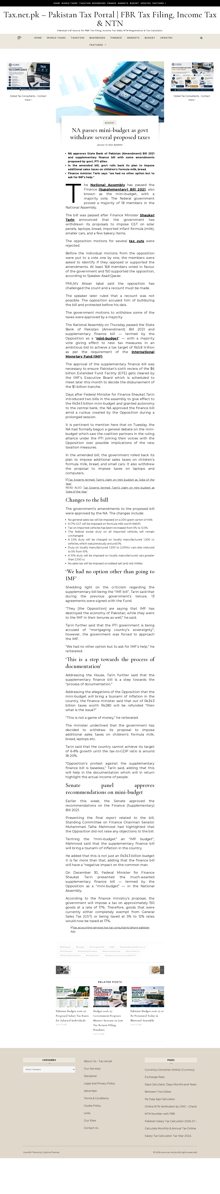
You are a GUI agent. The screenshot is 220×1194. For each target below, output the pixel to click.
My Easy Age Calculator (160, 1099)
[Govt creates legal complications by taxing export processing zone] (63, 970)
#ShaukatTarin (93, 955)
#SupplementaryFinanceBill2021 (120, 955)
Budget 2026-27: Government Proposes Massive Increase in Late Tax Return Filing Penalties (108, 1020)
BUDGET (134, 3)
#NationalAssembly (111, 951)
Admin (119, 144)
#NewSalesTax (132, 951)
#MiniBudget (66, 951)
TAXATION (85, 3)
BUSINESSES (99, 3)
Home (57, 3)
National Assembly (107, 185)
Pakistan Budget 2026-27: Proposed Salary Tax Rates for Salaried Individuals (72, 1015)
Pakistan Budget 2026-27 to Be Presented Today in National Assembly (147, 1015)
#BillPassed (65, 947)
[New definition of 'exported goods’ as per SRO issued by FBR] (157, 970)
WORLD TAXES (70, 3)
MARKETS (123, 3)
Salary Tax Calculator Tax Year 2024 (168, 1135)
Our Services (92, 1068)
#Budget (80, 947)
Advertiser (90, 1090)
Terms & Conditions (96, 1098)
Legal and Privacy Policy (99, 1083)
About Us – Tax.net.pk (98, 1061)
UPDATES (146, 3)
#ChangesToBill (97, 947)
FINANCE (111, 3)
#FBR (112, 947)
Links (87, 1113)
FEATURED (158, 3)
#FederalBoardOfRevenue (132, 947)
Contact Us (91, 1128)
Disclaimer (90, 1076)
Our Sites (90, 1120)
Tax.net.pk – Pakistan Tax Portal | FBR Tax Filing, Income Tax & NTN (110, 18)
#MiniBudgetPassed (87, 951)
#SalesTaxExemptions (70, 955)
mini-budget (107, 338)
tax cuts (136, 241)
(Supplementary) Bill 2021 (122, 189)
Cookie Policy (92, 1105)
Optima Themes (51, 1152)
